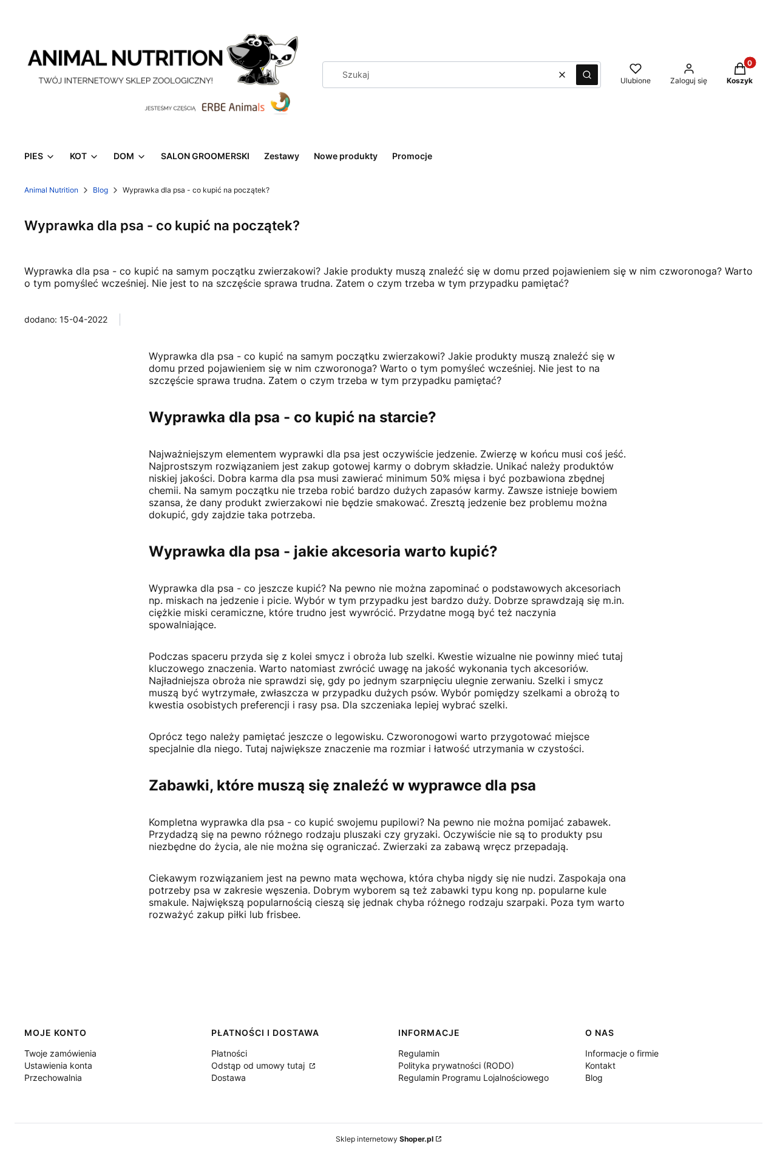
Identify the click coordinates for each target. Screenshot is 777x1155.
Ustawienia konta (58, 1065)
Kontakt (600, 1065)
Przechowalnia (53, 1077)
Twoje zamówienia (60, 1053)
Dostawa (228, 1077)
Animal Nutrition (51, 189)
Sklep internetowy (384, 1138)
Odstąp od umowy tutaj (259, 1065)
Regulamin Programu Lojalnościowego (473, 1077)
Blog (100, 189)
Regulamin (418, 1053)
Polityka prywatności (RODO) (456, 1065)
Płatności (229, 1053)
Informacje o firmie (622, 1053)
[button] (587, 74)
